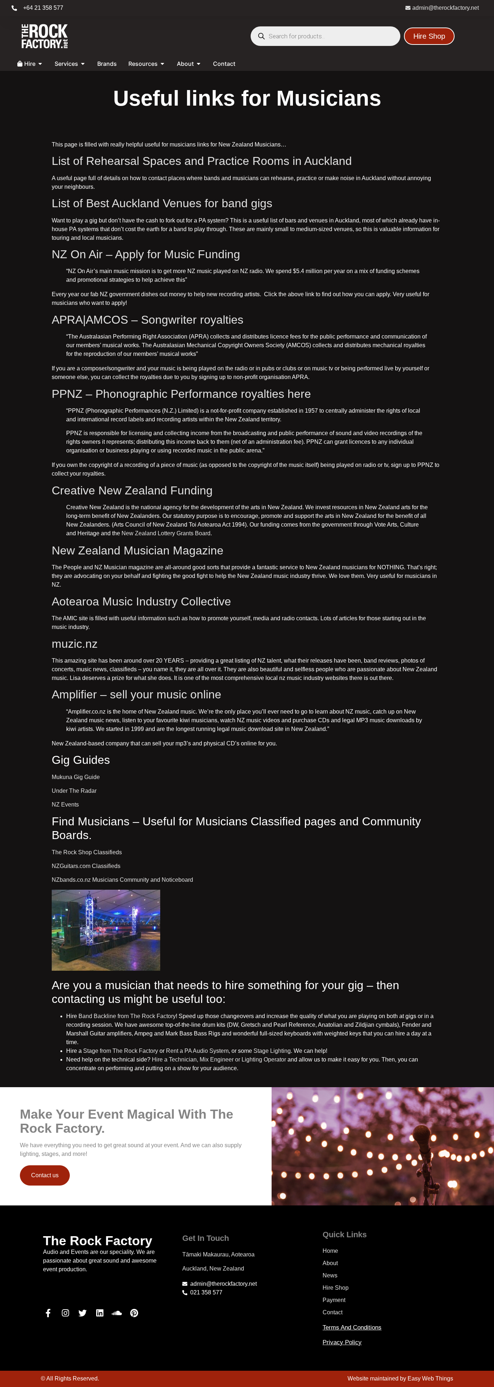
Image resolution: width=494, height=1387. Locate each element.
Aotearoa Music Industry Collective (141, 601)
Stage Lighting (272, 1051)
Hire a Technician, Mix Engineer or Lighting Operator (219, 1059)
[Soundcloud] (117, 1313)
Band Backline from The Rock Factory (127, 1016)
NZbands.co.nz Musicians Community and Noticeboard (122, 880)
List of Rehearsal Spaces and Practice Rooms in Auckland (202, 160)
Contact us (45, 1175)
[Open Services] (83, 63)
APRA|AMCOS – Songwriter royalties (147, 319)
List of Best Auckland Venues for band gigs (162, 203)
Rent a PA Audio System (197, 1051)
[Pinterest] (134, 1313)
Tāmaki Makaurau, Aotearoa (218, 1254)
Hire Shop (336, 1288)
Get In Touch (205, 1238)
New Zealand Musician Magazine (137, 550)
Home (330, 1251)
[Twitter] (82, 1313)
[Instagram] (65, 1313)
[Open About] (198, 63)
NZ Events (65, 804)
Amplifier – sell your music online (136, 694)
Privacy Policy (342, 1342)
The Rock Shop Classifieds (87, 852)
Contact (332, 1312)
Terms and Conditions (352, 1327)
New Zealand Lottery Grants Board (166, 533)
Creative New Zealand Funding (132, 490)
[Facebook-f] (48, 1313)
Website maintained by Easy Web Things (400, 1378)
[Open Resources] (162, 63)
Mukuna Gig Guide (76, 777)
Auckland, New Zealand (213, 1268)
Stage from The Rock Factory (120, 1051)
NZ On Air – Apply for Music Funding (146, 254)
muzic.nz (75, 643)
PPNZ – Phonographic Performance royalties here (181, 393)
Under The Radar (74, 791)
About (330, 1263)
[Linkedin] (100, 1313)
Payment (334, 1300)
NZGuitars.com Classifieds (86, 866)
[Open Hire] (40, 63)
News (330, 1275)
